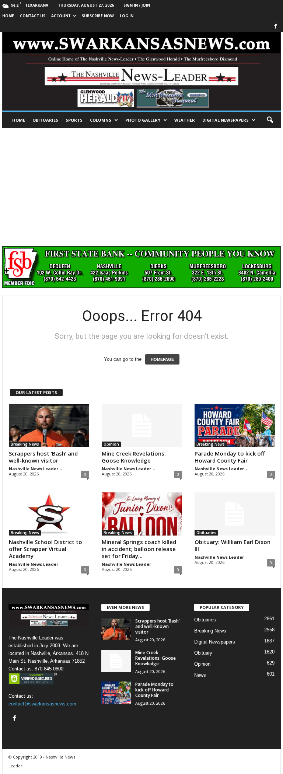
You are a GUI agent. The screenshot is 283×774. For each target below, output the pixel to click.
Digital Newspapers (225, 120)
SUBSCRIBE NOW (98, 15)
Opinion (111, 444)
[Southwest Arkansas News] (141, 71)
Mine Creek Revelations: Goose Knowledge (134, 457)
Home (18, 120)
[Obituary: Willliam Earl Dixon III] (235, 513)
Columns (100, 120)
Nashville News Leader (33, 468)
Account (61, 15)
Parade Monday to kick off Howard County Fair (230, 457)
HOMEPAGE (162, 359)
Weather (184, 120)
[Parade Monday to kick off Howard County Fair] (235, 425)
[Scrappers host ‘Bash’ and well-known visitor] (49, 425)
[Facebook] (275, 26)
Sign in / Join (136, 5)
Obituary (203, 653)
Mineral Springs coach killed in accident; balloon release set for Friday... (139, 548)
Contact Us (32, 15)
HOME (8, 15)
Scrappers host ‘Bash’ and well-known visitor (43, 457)
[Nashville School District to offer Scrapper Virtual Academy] (49, 513)
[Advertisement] (141, 183)
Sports (74, 120)
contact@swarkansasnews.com (42, 704)
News (200, 675)
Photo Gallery (142, 120)
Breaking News (25, 444)
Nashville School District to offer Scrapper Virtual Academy (45, 548)
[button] (270, 120)
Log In (126, 15)
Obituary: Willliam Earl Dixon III (232, 545)
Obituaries (45, 120)
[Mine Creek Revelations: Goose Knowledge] (142, 425)
